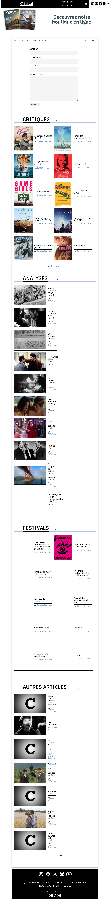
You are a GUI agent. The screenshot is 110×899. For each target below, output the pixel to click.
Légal (67, 885)
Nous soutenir (49, 885)
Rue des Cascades (43, 246)
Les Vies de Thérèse (39, 600)
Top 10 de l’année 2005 (51, 814)
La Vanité (78, 627)
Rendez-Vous (52, 792)
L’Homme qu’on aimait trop (41, 655)
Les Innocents (53, 723)
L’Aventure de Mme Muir (53, 314)
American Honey (42, 627)
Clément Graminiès (44, 141)
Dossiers (67, 2)
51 (57, 265)
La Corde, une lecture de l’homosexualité (55, 497)
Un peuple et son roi (82, 219)
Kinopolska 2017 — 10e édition (42, 573)
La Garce (51, 380)
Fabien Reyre (50, 754)
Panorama (67, 5)
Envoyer (35, 104)
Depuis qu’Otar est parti (51, 836)
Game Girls (43, 191)
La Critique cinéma (51, 335)
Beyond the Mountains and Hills (81, 600)
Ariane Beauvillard (52, 757)
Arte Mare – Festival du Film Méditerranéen (81, 572)
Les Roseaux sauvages (52, 402)
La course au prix (51, 742)
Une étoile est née (51, 424)
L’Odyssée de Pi (41, 162)
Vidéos (58, 8)
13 (57, 855)
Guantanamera (81, 191)
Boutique (67, 11)
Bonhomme (79, 246)
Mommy (77, 655)
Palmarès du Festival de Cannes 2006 (52, 769)
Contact (59, 882)
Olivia (80, 164)
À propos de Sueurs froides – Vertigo (51, 472)
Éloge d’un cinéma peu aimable (52, 700)
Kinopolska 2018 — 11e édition (82, 545)
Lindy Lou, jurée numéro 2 (42, 219)
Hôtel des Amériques (82, 137)
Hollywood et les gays (53, 358)
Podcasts (74, 8)
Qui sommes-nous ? (36, 882)
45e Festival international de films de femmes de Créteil (42, 545)
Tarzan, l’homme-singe (52, 291)
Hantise (51, 446)
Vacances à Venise (43, 137)
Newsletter (78, 882)
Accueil (17, 41)
